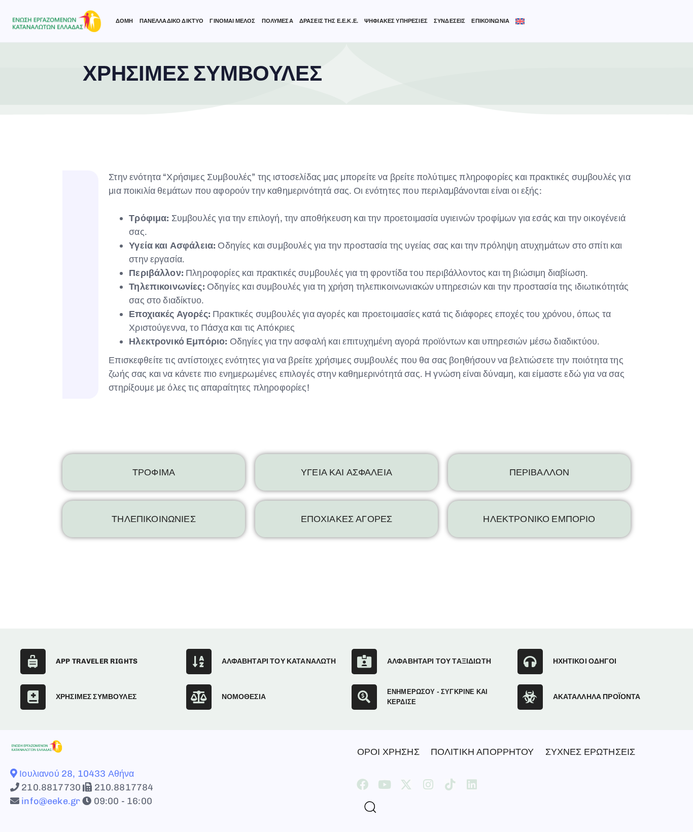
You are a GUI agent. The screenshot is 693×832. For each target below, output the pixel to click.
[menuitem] (520, 21)
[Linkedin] (472, 784)
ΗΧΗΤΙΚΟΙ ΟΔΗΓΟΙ (584, 661)
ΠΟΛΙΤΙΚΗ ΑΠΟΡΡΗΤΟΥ (482, 751)
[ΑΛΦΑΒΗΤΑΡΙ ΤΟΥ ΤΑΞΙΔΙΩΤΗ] (364, 661)
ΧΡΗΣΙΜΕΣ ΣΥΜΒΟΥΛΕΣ (96, 696)
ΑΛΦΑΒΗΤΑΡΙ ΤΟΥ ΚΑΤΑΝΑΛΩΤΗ (279, 661)
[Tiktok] (450, 784)
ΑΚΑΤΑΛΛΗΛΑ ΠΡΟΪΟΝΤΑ (597, 696)
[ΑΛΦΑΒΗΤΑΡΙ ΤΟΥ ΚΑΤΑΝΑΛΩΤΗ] (199, 661)
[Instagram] (428, 784)
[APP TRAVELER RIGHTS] (33, 661)
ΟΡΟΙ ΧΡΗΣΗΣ (388, 751)
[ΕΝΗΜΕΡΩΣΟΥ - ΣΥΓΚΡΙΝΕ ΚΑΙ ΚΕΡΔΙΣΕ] (364, 697)
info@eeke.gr (49, 801)
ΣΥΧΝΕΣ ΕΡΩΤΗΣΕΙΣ (590, 751)
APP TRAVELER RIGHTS (96, 661)
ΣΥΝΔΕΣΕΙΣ (449, 21)
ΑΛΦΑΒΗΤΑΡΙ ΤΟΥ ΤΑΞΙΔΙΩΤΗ (439, 661)
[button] (366, 807)
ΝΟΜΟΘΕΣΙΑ (244, 696)
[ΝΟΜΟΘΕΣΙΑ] (199, 697)
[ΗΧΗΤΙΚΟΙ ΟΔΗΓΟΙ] (530, 661)
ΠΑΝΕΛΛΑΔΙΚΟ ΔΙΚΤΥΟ (172, 21)
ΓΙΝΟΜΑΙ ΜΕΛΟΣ (232, 21)
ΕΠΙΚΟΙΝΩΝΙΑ (490, 21)
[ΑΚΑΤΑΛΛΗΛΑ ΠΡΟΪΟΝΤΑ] (530, 697)
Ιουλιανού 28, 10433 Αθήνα (75, 773)
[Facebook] (362, 784)
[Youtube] (384, 784)
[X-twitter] (406, 784)
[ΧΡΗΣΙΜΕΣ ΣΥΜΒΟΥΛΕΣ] (33, 697)
